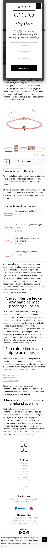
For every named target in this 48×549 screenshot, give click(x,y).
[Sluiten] (44, 539)
